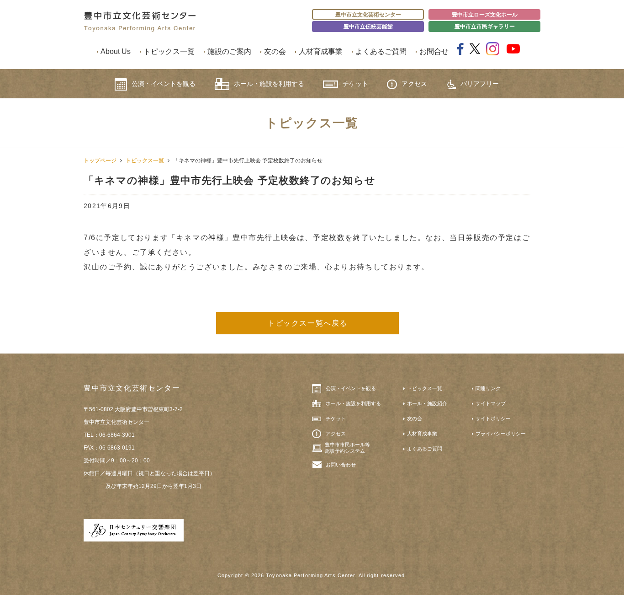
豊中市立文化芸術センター (368, 14)
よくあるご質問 (381, 51)
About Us (115, 51)
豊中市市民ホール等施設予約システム (347, 448)
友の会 (275, 51)
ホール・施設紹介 (427, 403)
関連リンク (488, 388)
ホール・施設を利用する (269, 83)
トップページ (100, 160)
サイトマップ (491, 403)
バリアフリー (479, 83)
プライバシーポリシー (501, 433)
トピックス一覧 (169, 51)
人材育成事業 (321, 51)
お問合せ (434, 51)
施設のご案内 (229, 51)
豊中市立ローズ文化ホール (485, 14)
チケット (355, 83)
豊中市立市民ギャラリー (485, 26)
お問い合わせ (341, 464)
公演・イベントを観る (164, 83)
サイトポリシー (493, 418)
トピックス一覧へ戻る (307, 323)
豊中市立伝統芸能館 (368, 26)
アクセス (414, 83)
